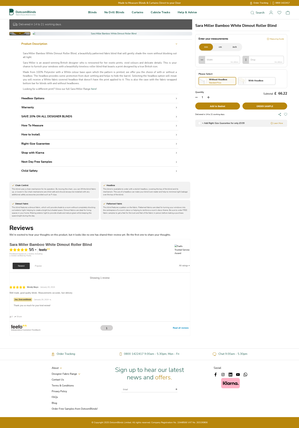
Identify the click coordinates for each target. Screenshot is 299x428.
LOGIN (271, 12)
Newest (21, 266)
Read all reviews (181, 328)
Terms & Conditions (63, 385)
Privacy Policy (59, 391)
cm (220, 47)
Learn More (278, 123)
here (93, 89)
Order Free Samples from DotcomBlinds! (75, 409)
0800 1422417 (282, 3)
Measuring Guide (277, 39)
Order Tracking (260, 3)
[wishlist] (285, 114)
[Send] (174, 389)
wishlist (279, 12)
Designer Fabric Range (64, 374)
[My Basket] (288, 12)
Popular (38, 266)
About (55, 368)
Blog (54, 403)
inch (235, 47)
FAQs (55, 397)
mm (206, 47)
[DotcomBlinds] (22, 12)
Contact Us (58, 379)
